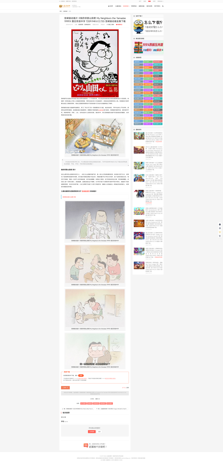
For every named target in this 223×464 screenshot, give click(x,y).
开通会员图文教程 (82, 378)
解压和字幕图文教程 (110, 378)
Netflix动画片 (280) (157, 73)
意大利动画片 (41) (157, 110)
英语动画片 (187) (158, 81)
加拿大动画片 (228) (137, 79)
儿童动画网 (64, 6)
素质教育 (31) (147, 121)
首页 (111, 6)
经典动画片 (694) (146, 68)
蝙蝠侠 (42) (137, 109)
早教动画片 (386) (146, 71)
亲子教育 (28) (147, 124)
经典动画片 (102, 403)
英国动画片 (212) (158, 78)
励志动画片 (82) (148, 95)
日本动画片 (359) (156, 71)
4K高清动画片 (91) (137, 93)
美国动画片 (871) (148, 64)
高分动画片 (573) (158, 67)
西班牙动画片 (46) (157, 104)
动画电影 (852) (157, 64)
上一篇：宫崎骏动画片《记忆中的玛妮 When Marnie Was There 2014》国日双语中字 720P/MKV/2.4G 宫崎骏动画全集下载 (78, 408)
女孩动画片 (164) (138, 84)
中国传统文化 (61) (157, 99)
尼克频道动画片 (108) (147, 87)
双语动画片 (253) (137, 76)
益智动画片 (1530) (137, 62)
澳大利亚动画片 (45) (157, 107)
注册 (99, 431)
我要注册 (68, 1)
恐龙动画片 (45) (148, 107)
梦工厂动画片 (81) (157, 96)
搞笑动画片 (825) (137, 68)
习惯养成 (133, 6)
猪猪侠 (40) (147, 112)
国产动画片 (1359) (146, 62)
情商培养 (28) (137, 124)
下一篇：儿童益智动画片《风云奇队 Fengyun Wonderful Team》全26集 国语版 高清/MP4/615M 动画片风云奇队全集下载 (112, 408)
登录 (81, 375)
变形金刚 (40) (137, 112)
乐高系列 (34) (157, 115)
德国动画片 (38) (157, 112)
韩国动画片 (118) (158, 84)
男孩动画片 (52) (138, 104)
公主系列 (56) (147, 101)
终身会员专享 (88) (147, 93)
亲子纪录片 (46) (138, 107)
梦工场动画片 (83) (137, 96)
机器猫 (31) (137, 121)
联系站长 (160, 1)
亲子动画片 (83, 403)
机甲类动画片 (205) (137, 82)
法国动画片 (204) (146, 82)
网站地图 (121, 456)
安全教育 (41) (147, 109)
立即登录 (91, 431)
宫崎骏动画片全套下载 (69, 197)
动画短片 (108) (157, 87)
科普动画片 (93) (157, 90)
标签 (154, 1)
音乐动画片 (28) (157, 124)
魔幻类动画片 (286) (147, 73)
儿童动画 (118, 6)
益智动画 (141, 6)
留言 (145, 1)
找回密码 (74, 1)
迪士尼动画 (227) (148, 78)
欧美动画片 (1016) (137, 65)
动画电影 (126, 6)
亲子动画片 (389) (137, 71)
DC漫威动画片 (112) (137, 87)
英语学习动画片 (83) (157, 93)
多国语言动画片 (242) (147, 76)
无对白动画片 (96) (137, 90)
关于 (140, 1)
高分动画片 (109, 403)
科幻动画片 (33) (148, 118)
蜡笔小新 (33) (157, 118)
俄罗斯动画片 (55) (157, 102)
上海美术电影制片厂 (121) (147, 85)
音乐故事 (149, 6)
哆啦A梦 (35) (147, 115)
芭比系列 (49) (147, 104)
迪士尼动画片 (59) (137, 102)
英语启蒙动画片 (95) (147, 90)
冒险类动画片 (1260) (157, 62)
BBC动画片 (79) (138, 98)
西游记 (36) (137, 115)
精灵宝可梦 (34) (138, 118)
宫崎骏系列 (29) (157, 121)
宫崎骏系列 (87, 24)
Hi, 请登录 (62, 1)
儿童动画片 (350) (137, 73)
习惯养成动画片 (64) (147, 99)
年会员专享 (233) (156, 76)
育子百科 (157, 6)
